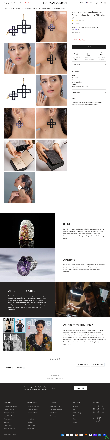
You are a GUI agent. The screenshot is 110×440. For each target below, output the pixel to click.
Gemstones (14, 3)
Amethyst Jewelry (84, 104)
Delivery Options (9, 410)
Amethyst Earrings (93, 104)
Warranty (6, 422)
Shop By (6, 3)
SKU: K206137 (76, 33)
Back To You (28, 3)
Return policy (8, 419)
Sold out (89, 47)
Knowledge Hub (32, 413)
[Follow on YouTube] (94, 409)
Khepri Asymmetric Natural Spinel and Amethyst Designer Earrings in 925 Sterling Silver (40, 8)
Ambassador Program (56, 410)
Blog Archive (31, 425)
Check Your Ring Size (10, 406)
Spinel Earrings (76, 104)
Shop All (11, 8)
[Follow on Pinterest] (103, 406)
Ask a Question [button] (84, 364)
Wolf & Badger (77, 413)
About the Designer (33, 406)
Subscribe (80, 388)
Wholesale (53, 416)
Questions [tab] (19, 367)
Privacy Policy (8, 425)
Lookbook (30, 422)
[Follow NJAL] (98, 412)
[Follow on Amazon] (98, 409)
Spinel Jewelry (98, 102)
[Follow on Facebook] (94, 406)
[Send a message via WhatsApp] (107, 437)
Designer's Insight (32, 410)
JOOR (75, 422)
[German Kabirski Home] (99, 419)
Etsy (74, 410)
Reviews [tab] (8, 367)
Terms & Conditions (9, 428)
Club (81, 3)
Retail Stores (53, 413)
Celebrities (31, 419)
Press (29, 416)
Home (5, 8)
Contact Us (31, 428)
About (21, 3)
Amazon (75, 406)
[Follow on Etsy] (103, 409)
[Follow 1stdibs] (94, 412)
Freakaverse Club (55, 406)
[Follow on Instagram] (98, 406)
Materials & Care (9, 416)
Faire (74, 419)
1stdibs (75, 416)
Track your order (8, 413)
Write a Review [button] (99, 364)
